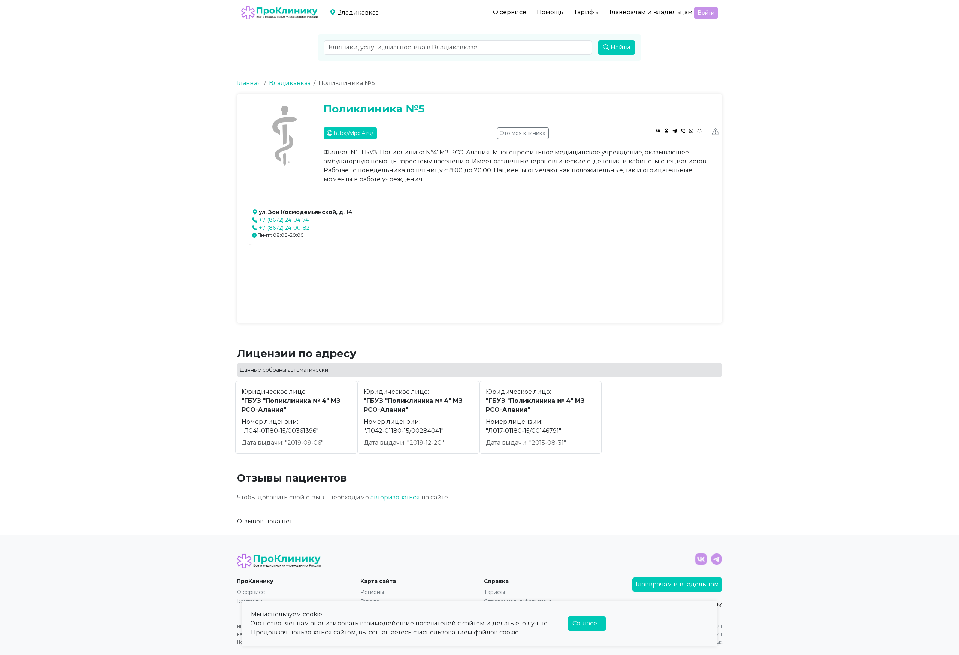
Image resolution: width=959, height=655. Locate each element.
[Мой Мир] (699, 130)
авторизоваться (395, 497)
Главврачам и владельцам (651, 12)
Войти (706, 12)
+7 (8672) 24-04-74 (284, 220)
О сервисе (509, 12)
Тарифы (586, 12)
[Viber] (683, 130)
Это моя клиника (522, 133)
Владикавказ (290, 83)
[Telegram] (674, 130)
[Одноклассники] (666, 130)
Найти (619, 47)
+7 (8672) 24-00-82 (284, 227)
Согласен (586, 623)
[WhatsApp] (691, 130)
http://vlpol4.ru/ (352, 133)
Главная (249, 83)
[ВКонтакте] (658, 130)
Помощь (550, 12)
